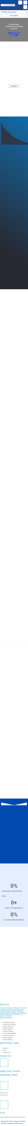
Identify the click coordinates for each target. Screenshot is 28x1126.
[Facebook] (20, 2)
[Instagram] (25, 2)
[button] (27, 12)
